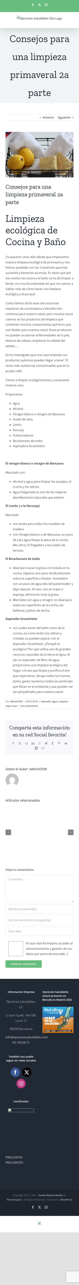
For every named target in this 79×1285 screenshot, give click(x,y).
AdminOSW (16, 701)
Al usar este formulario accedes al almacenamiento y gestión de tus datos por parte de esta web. (49, 948)
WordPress (66, 1199)
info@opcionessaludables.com (27, 1037)
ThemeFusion (14, 1199)
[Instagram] (21, 1083)
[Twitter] (26, 1072)
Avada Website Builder (51, 1195)
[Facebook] (15, 1072)
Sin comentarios (29, 706)
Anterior (48, 117)
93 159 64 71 (21, 1043)
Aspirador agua (49, 701)
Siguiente (64, 117)
